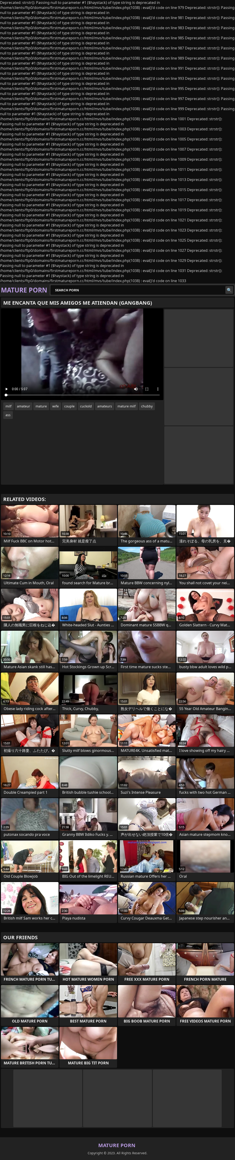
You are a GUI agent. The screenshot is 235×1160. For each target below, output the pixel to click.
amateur (23, 406)
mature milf (127, 406)
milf (8, 406)
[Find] (229, 290)
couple (69, 406)
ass (8, 415)
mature (41, 406)
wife (55, 406)
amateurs (104, 406)
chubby (147, 406)
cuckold (86, 406)
